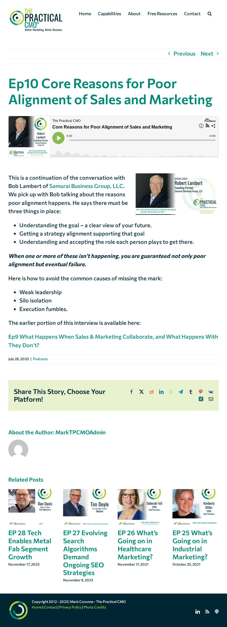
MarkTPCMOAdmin (80, 432)
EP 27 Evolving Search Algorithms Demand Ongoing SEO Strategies (85, 552)
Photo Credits (95, 607)
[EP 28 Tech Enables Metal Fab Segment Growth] (31, 492)
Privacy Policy (70, 607)
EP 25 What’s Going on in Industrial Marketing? (192, 544)
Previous (184, 53)
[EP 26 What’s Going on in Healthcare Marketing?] (141, 492)
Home (37, 607)
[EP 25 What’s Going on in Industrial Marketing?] (195, 492)
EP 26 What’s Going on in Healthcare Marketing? (138, 544)
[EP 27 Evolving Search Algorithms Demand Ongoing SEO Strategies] (86, 492)
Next (207, 53)
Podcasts (40, 359)
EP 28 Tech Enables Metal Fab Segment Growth (29, 544)
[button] (210, 13)
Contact (50, 607)
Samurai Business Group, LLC (86, 185)
